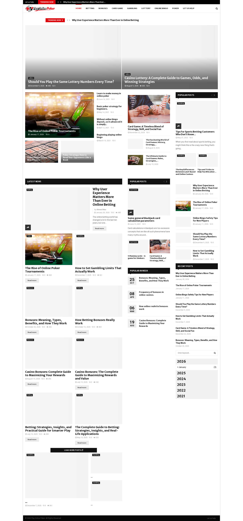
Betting (90, 8)
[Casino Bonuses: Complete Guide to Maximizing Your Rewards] (48, 353)
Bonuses (103, 8)
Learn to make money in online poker (109, 94)
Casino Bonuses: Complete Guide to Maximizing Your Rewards (48, 373)
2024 (181, 379)
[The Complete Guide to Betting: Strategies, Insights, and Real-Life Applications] (98, 408)
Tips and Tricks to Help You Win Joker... (206, 170)
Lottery (145, 8)
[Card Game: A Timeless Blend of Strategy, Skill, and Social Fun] (149, 109)
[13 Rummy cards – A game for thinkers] (138, 246)
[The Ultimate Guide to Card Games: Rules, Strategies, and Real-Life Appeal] (135, 160)
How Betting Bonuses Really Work (95, 321)
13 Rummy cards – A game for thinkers (136, 257)
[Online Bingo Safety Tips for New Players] (41, 152)
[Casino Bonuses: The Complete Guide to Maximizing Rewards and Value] (98, 353)
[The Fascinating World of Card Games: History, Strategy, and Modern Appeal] (135, 144)
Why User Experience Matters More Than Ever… (84, 2)
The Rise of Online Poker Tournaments (52, 131)
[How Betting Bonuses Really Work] (98, 301)
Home (79, 8)
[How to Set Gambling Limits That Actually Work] (98, 249)
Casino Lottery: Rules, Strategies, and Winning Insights (167, 82)
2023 (181, 384)
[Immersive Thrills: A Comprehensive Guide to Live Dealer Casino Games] (106, 462)
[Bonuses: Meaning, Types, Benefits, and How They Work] (48, 301)
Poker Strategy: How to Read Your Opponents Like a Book (77, 157)
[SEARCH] (215, 353)
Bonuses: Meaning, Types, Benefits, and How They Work (46, 321)
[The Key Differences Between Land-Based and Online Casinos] (186, 160)
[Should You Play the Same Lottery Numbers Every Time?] (183, 238)
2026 (181, 361)
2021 (181, 396)
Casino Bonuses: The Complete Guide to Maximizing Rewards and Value (96, 375)
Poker (175, 8)
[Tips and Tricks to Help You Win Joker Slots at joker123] (207, 160)
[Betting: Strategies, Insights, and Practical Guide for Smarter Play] (48, 408)
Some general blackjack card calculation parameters (144, 219)
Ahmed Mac (101, 210)
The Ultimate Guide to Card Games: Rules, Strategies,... (156, 158)
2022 (181, 390)
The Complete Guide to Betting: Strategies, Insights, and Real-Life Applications (97, 430)
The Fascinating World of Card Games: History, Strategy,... (157, 142)
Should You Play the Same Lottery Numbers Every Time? (205, 236)
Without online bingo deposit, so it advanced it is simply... (109, 122)
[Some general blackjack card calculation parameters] (149, 201)
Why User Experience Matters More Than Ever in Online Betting (105, 20)
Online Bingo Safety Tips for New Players (41, 158)
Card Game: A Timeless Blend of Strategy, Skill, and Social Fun (146, 128)
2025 (181, 373)
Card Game (117, 8)
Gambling (132, 8)
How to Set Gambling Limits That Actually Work (98, 269)
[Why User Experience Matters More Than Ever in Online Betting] (57, 208)
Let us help (29, 2)
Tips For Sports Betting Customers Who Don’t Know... (195, 133)
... (26, 502)
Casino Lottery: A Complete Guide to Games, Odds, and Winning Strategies (69, 80)
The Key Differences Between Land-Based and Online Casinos (185, 171)
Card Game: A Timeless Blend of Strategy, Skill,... (158, 258)
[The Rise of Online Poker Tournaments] (59, 115)
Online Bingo (161, 8)
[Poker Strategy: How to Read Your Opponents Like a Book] (77, 152)
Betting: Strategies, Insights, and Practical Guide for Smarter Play (48, 428)
